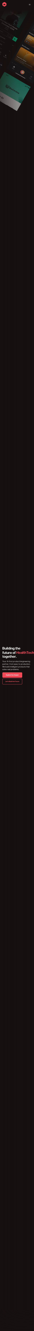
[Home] (4, 6)
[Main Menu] (30, 4)
